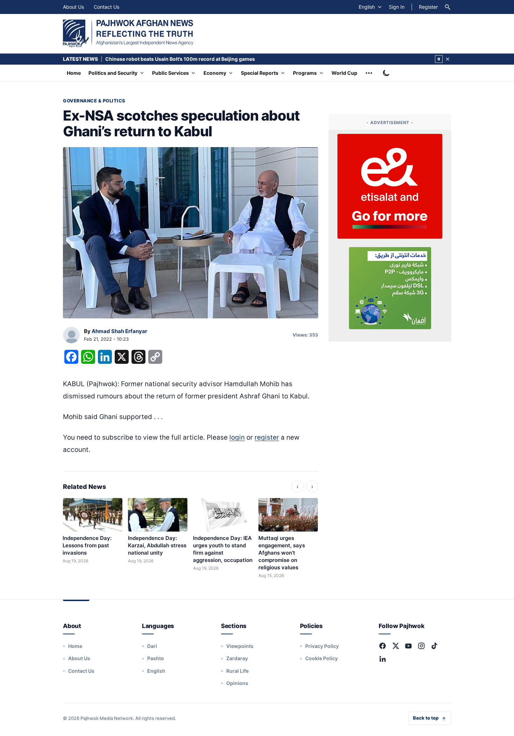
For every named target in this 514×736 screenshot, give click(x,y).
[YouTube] (408, 646)
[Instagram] (421, 646)
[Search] (447, 7)
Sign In (397, 7)
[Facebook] (382, 646)
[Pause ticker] (439, 59)
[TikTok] (434, 646)
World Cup (344, 73)
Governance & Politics (94, 100)
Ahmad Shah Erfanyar (119, 331)
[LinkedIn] (382, 659)
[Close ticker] (447, 59)
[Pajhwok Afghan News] (128, 34)
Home (74, 73)
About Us (73, 7)
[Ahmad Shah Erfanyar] (71, 335)
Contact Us (106, 7)
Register (428, 7)
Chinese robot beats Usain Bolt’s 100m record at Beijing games (180, 59)
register (267, 437)
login (237, 437)
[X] (395, 646)
